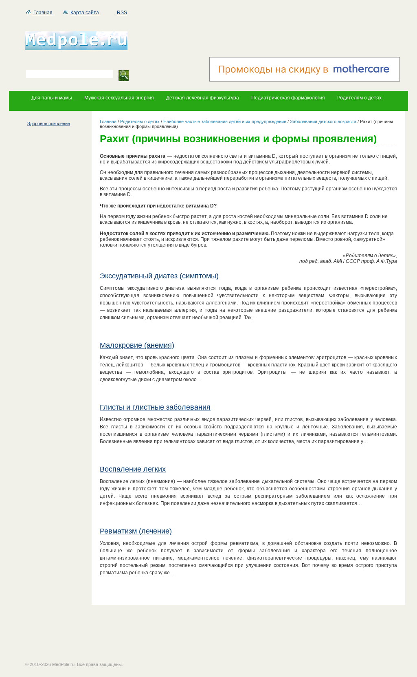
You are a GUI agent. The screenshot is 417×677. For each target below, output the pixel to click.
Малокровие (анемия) (137, 345)
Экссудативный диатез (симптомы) (159, 276)
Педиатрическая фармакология (288, 98)
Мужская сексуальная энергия (119, 98)
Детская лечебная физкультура (202, 98)
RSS (122, 12)
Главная (43, 12)
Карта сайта (84, 12)
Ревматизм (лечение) (136, 531)
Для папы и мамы (51, 98)
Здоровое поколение (48, 123)
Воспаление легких (133, 469)
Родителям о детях (359, 98)
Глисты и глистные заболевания (155, 407)
